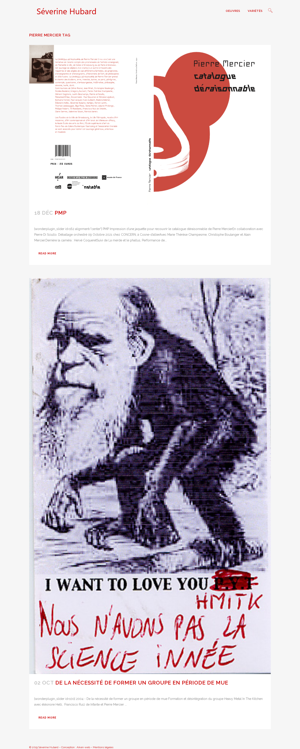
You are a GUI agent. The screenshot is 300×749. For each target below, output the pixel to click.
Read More (47, 253)
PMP (61, 213)
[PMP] (150, 124)
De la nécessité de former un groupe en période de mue (141, 682)
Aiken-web (83, 747)
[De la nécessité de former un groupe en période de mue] (150, 476)
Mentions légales (103, 747)
